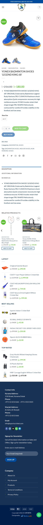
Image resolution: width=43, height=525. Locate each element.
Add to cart (20, 128)
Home (4, 68)
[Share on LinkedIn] (23, 156)
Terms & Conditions (15, 490)
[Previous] (1, 235)
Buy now (8, 135)
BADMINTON (13, 68)
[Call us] (16, 428)
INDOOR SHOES (25, 149)
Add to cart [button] (7, 248)
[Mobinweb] (26, 515)
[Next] (41, 235)
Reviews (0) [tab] (6, 178)
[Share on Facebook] (7, 156)
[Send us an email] (13, 428)
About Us (11, 475)
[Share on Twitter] (11, 156)
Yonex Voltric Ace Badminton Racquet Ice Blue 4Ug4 (10, 241)
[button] (3, 7)
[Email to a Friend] (15, 156)
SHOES (22, 68)
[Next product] (3, 82)
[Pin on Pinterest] (19, 156)
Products (11, 485)
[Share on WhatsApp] (4, 156)
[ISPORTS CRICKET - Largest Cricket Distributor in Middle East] (21, 7)
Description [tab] (6, 169)
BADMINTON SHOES (12, 149)
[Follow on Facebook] (6, 428)
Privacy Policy (13, 494)
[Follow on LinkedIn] (19, 428)
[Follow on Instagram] (9, 428)
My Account (12, 480)
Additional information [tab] (12, 173)
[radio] (4, 119)
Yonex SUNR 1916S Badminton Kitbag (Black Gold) (31, 241)
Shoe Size (5, 115)
